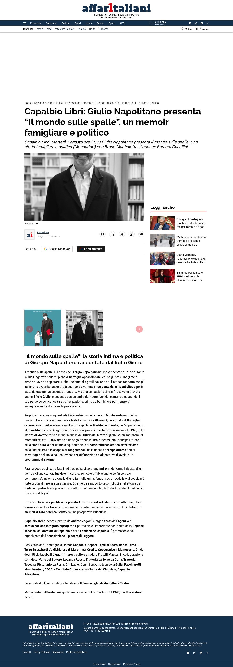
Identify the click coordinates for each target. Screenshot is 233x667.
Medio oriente (44, 29)
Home (28, 103)
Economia (35, 23)
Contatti (27, 652)
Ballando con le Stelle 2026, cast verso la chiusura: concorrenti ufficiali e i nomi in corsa (191, 276)
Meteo (188, 29)
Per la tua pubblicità (76, 652)
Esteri (78, 23)
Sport (111, 23)
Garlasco (103, 29)
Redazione (43, 232)
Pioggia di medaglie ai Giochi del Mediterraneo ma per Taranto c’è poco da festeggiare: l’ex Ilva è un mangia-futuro (191, 223)
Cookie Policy (114, 664)
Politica (66, 23)
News (89, 23)
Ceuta (92, 29)
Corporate (51, 23)
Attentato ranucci (64, 29)
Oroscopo (205, 29)
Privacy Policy (99, 664)
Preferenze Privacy (131, 664)
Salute (100, 23)
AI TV (122, 23)
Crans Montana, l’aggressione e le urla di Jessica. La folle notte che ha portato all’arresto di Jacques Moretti (192, 259)
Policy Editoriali (42, 652)
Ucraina (82, 29)
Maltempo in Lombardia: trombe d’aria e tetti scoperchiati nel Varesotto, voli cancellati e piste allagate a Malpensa (191, 241)
